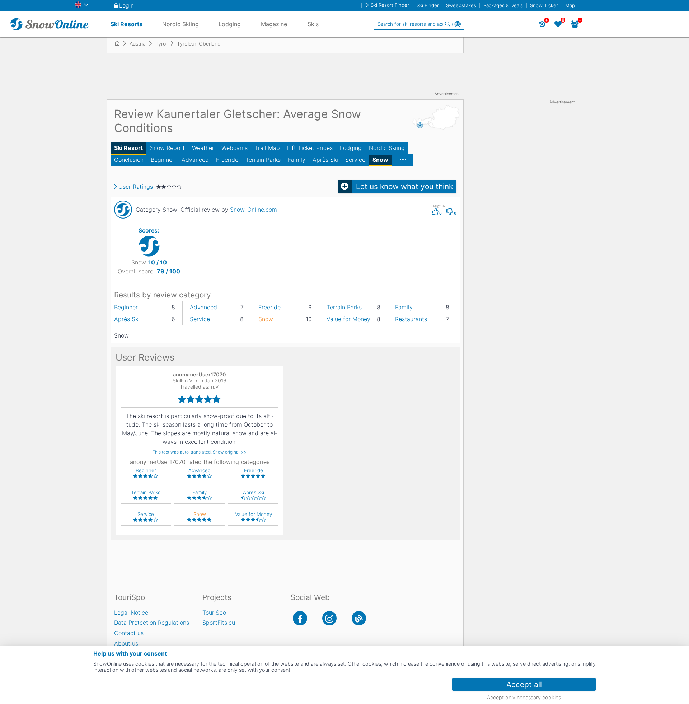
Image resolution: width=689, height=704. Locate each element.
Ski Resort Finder (390, 5)
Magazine (274, 24)
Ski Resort (128, 147)
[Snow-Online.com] (49, 24)
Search (447, 24)
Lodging (351, 147)
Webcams (234, 147)
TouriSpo (214, 612)
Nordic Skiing (387, 147)
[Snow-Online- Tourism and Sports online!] (120, 43)
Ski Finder (428, 5)
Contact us (129, 633)
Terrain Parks (263, 159)
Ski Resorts (126, 24)
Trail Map (267, 147)
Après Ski (325, 159)
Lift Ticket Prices (310, 147)
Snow (380, 159)
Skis (313, 24)
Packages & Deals (503, 5)
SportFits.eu (218, 622)
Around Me (457, 24)
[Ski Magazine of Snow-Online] (359, 618)
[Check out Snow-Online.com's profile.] (123, 210)
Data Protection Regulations (151, 622)
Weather (203, 147)
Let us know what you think (404, 186)
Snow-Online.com (253, 209)
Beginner (162, 159)
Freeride (227, 159)
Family (296, 159)
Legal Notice (131, 612)
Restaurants (411, 319)
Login (126, 5)
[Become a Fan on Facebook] (300, 618)
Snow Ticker (544, 5)
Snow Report (167, 147)
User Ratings (135, 186)
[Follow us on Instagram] (329, 618)
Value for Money (348, 319)
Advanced (195, 159)
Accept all (524, 684)
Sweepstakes (461, 5)
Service (355, 159)
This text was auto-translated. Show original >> (200, 452)
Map (570, 5)
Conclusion (129, 159)
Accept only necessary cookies (524, 697)
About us (126, 643)
